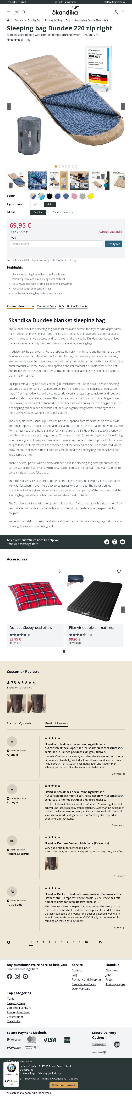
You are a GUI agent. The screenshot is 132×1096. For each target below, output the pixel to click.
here (35, 544)
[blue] (57, 196)
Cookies (73, 1078)
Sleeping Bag (34, 20)
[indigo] (66, 196)
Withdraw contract (63, 1085)
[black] (49, 196)
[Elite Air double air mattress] (94, 607)
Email (13, 238)
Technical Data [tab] (46, 306)
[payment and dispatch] (14, 1039)
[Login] (116, 12)
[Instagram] (114, 541)
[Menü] (17, 1064)
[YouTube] (122, 541)
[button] (123, 12)
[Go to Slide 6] (73, 166)
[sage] (82, 196)
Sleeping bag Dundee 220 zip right (91, 20)
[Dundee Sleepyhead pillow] (35, 607)
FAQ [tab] (61, 306)
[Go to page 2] (68, 651)
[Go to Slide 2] (59, 166)
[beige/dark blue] (33, 196)
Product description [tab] (20, 306)
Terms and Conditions (54, 1078)
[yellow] (91, 196)
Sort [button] (10, 723)
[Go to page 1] (64, 651)
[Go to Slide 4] (66, 166)
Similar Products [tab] (77, 306)
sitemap (46, 1092)
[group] (25, 683)
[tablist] (47, 306)
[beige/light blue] (41, 196)
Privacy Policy (31, 1078)
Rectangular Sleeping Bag (57, 20)
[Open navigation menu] (9, 12)
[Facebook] (106, 541)
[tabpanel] (66, 420)
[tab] (56, 724)
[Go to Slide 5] (69, 166)
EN (16, 12)
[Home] (8, 20)
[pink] (74, 196)
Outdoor (18, 20)
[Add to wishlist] (59, 571)
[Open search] (23, 12)
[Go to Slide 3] (63, 166)
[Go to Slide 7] (76, 166)
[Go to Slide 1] (56, 166)
